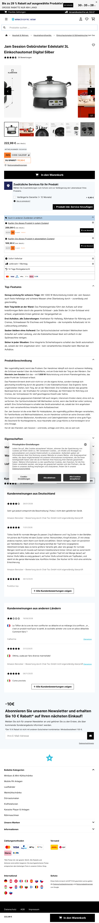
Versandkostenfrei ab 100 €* (82, 12)
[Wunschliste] (86, 19)
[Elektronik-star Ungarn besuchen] (5, 887)
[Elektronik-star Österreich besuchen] (10, 881)
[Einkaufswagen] (93, 19)
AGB (22, 909)
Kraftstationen (11, 804)
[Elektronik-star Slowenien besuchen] (10, 892)
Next (91, 91)
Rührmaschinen (11, 815)
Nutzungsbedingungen (84, 884)
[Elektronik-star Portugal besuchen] (5, 892)
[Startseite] (8, 35)
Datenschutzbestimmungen (63, 884)
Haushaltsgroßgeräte (43, 35)
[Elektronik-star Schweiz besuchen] (16, 881)
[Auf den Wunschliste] (93, 45)
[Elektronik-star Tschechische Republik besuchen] (41, 881)
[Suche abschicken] (4, 27)
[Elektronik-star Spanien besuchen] (31, 881)
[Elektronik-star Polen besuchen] (10, 887)
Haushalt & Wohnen (20, 35)
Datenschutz (10, 909)
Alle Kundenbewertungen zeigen (54, 591)
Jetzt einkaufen (68, 5)
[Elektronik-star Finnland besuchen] (31, 887)
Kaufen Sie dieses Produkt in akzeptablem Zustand (31, 239)
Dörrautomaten (11, 798)
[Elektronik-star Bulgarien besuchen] (26, 887)
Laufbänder (9, 787)
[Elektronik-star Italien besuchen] (26, 881)
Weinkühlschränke (13, 792)
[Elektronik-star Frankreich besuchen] (21, 881)
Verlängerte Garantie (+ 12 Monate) (34, 197)
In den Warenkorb (51, 174)
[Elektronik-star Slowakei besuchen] (36, 881)
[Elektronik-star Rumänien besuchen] (21, 887)
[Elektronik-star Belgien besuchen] (36, 887)
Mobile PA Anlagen (13, 781)
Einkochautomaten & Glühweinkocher (72, 35)
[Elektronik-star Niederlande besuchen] (41, 887)
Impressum (34, 909)
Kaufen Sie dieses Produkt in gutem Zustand (28, 223)
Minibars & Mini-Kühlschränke (18, 775)
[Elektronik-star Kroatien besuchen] (16, 887)
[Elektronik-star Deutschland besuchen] (5, 881)
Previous (7, 91)
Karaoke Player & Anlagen (16, 809)
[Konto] (80, 19)
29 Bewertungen (25, 57)
